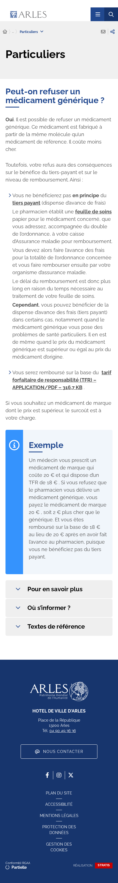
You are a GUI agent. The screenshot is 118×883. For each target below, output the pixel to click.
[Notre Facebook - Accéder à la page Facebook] (47, 775)
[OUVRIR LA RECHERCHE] (111, 14)
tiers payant (26, 203)
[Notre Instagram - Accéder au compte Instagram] (59, 775)
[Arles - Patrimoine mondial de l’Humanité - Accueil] (59, 691)
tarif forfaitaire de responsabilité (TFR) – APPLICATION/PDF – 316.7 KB (61, 380)
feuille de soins (93, 211)
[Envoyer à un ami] (103, 31)
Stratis (104, 865)
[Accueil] (5, 32)
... (13, 32)
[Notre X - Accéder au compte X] (71, 775)
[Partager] (112, 31)
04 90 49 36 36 (62, 730)
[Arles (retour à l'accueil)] (45, 14)
